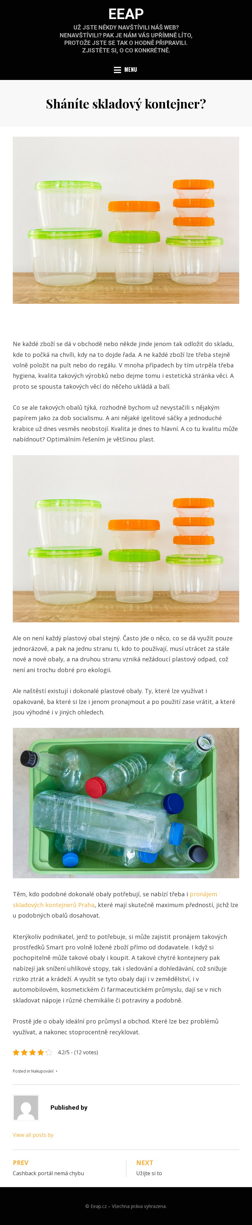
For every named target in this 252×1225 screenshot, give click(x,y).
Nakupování (42, 1071)
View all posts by (33, 1134)
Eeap (126, 14)
